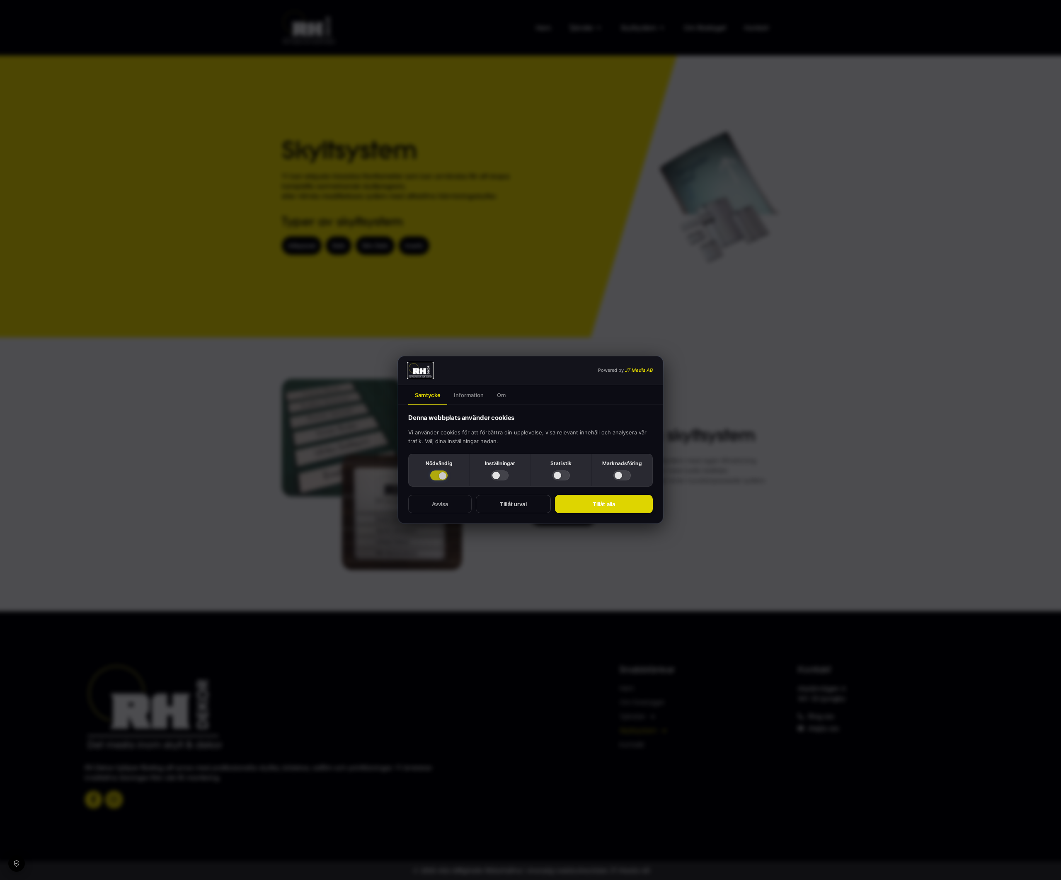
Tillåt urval (513, 504)
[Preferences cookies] (500, 476)
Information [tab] (469, 395)
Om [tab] (501, 395)
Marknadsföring (622, 463)
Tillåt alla (604, 504)
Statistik (561, 463)
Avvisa (440, 504)
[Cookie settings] (16, 863)
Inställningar (500, 463)
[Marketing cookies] (622, 476)
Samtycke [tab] (428, 395)
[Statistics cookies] (561, 476)
